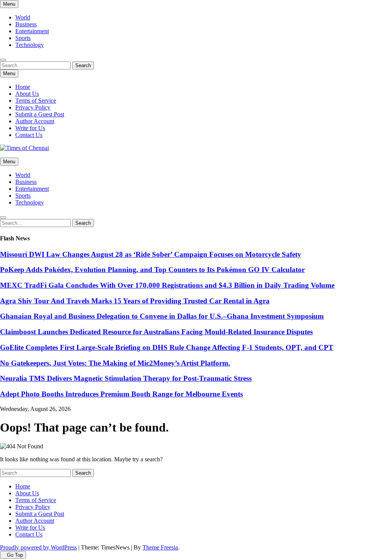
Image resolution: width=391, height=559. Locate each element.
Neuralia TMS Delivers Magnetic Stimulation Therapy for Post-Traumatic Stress (126, 378)
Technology (29, 45)
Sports (23, 38)
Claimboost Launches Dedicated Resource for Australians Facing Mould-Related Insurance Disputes (156, 332)
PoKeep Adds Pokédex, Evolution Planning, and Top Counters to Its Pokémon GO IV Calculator (152, 270)
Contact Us (28, 135)
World (22, 17)
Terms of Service (35, 100)
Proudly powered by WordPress (38, 547)
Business (26, 24)
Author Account (34, 121)
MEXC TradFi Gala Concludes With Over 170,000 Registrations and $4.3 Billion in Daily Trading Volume (167, 285)
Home (22, 87)
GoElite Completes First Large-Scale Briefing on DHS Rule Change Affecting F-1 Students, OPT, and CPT (166, 347)
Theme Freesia (160, 547)
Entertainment (32, 31)
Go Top (15, 555)
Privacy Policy (32, 107)
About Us (27, 93)
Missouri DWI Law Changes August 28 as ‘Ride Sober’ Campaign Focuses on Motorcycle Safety (150, 254)
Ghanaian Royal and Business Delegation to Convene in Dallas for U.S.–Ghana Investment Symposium (162, 316)
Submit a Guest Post (39, 114)
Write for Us (30, 128)
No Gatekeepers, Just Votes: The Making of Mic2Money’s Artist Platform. (115, 363)
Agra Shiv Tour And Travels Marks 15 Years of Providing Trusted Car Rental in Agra (135, 301)
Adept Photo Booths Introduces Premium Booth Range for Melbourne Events (121, 394)
